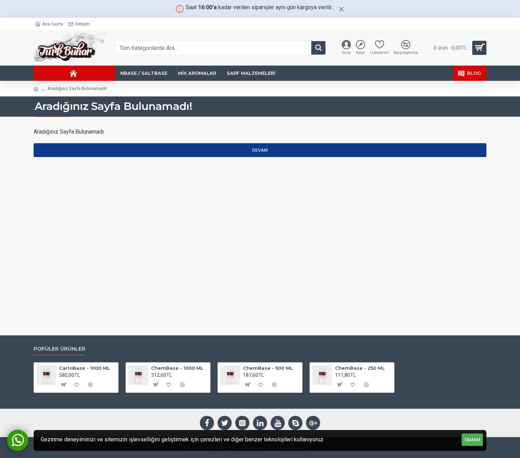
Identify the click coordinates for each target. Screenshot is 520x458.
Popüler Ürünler (59, 349)
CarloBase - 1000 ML (84, 368)
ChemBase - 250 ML (360, 368)
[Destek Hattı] (17, 440)
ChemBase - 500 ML (268, 368)
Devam (260, 150)
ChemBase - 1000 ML (177, 368)
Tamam (472, 439)
